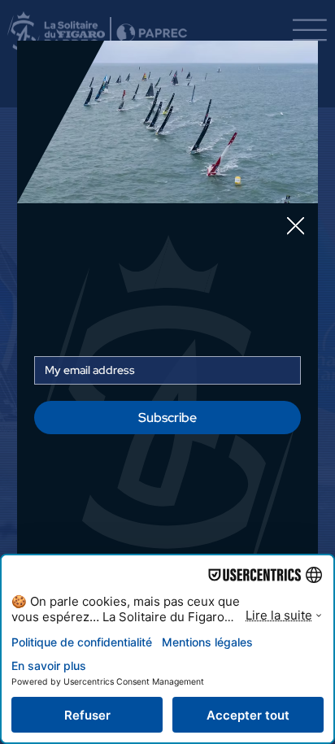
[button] (295, 226)
